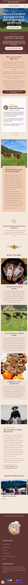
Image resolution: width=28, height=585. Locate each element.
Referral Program (6, 544)
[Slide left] (11, 239)
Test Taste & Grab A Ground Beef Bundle (14, 92)
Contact (4, 559)
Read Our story (10, 466)
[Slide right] (16, 239)
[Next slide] (16, 134)
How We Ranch (6, 547)
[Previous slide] (12, 134)
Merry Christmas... (10, 496)
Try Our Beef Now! (14, 27)
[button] (2, 5)
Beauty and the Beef (11, 582)
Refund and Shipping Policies (9, 556)
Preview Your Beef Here (14, 48)
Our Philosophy (6, 553)
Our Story (5, 550)
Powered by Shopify (19, 582)
